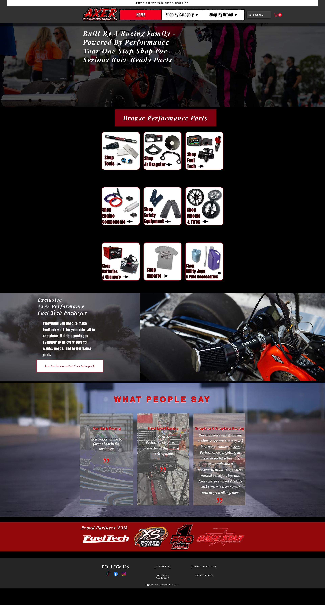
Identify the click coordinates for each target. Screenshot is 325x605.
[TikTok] (108, 574)
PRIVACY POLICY (204, 575)
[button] (182, 15)
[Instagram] (123, 574)
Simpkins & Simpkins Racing (219, 428)
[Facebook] (115, 574)
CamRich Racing (107, 428)
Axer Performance (104, 439)
